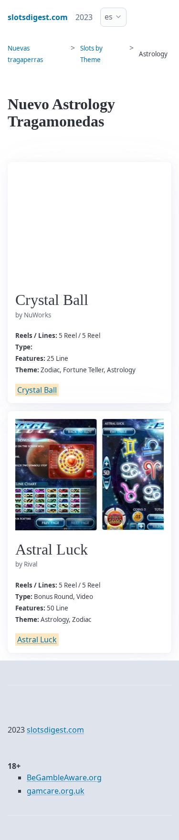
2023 (84, 17)
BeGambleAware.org (64, 777)
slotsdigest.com (55, 729)
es (109, 16)
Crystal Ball (37, 390)
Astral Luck (37, 639)
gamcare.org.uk (55, 791)
